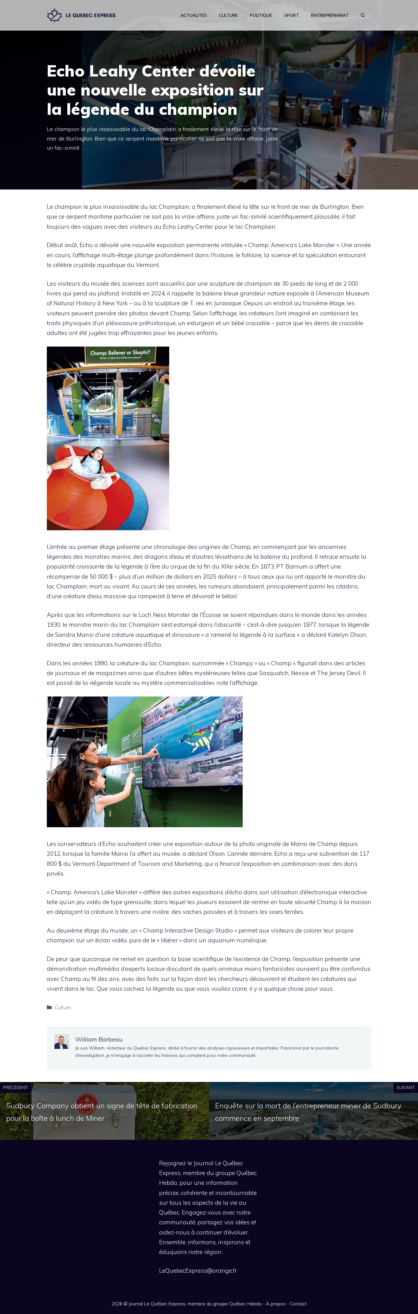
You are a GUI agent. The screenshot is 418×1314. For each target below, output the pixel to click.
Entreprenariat (330, 15)
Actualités (194, 15)
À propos (276, 1304)
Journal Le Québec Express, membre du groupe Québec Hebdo (195, 1304)
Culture (228, 15)
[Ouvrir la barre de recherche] (363, 15)
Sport (291, 15)
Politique (261, 15)
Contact (298, 1304)
